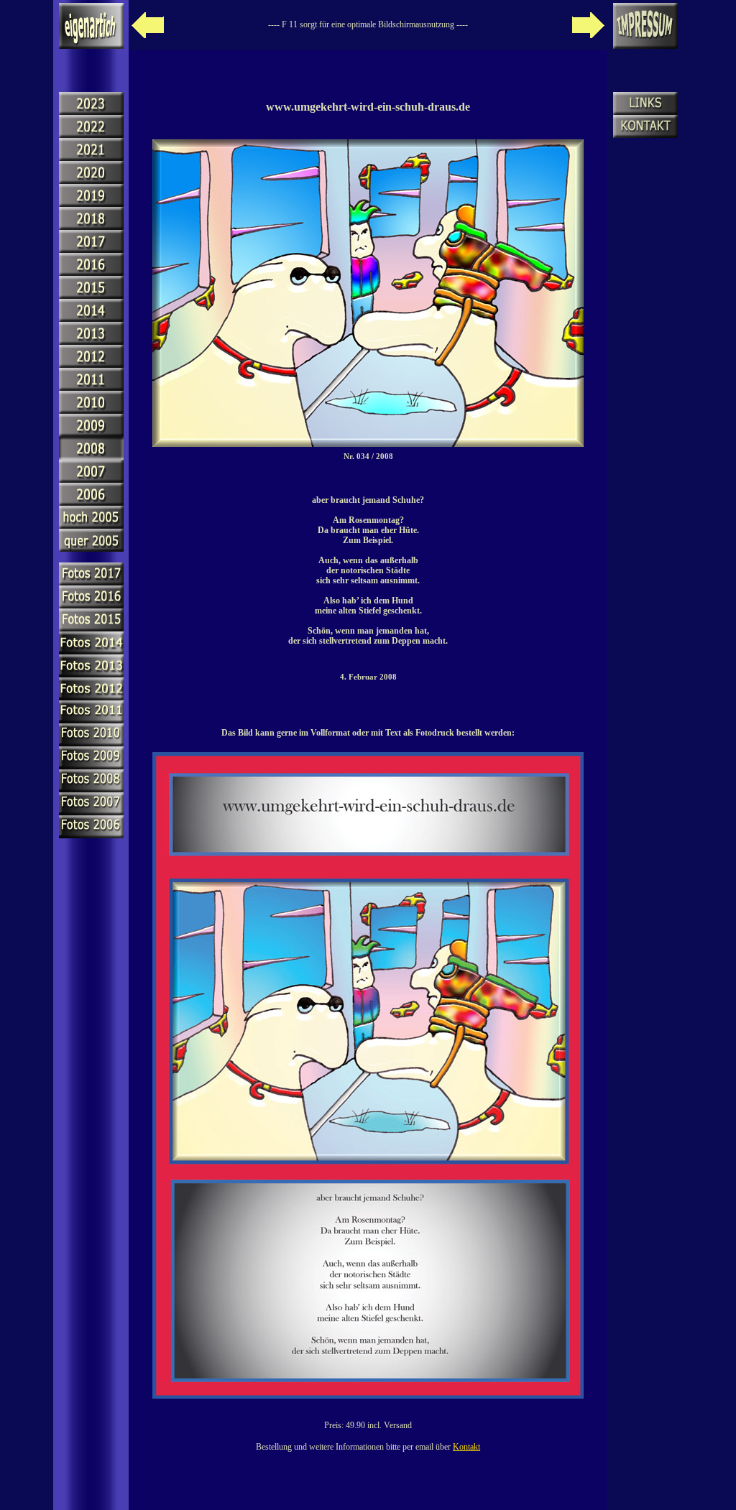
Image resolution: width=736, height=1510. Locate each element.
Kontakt (466, 1447)
